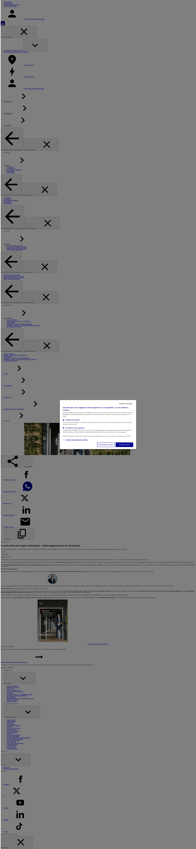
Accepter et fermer (124, 444)
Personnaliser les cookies (105, 444)
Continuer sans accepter (125, 403)
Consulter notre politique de (76, 440)
